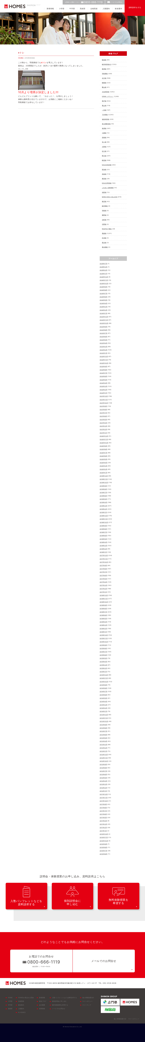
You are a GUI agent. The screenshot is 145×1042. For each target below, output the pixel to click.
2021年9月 (103, 406)
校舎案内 (118, 9)
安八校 (104, 142)
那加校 (104, 169)
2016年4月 (103, 622)
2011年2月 (103, 827)
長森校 (104, 233)
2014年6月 (103, 695)
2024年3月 (103, 307)
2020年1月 (103, 472)
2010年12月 (104, 834)
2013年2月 (103, 748)
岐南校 (104, 60)
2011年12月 (104, 794)
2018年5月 (103, 539)
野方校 (104, 156)
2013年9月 (103, 725)
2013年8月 (103, 728)
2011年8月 (103, 807)
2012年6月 (103, 774)
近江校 (104, 151)
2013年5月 (103, 738)
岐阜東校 (105, 206)
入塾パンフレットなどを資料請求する (64, 997)
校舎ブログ (42, 1001)
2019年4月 (103, 502)
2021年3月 (103, 426)
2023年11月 (104, 320)
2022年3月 (103, 386)
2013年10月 (104, 721)
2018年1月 (103, 552)
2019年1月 (103, 512)
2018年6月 (103, 535)
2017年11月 (104, 559)
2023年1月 (103, 353)
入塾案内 (106, 9)
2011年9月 (103, 804)
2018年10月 (104, 522)
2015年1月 (103, 671)
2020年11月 (104, 439)
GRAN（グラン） (107, 96)
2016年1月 (103, 632)
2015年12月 (104, 635)
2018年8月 (103, 529)
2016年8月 (103, 608)
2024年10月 (104, 283)
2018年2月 (103, 549)
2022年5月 (103, 380)
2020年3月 (103, 466)
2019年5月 (103, 499)
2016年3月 (103, 625)
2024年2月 (103, 310)
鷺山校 (104, 87)
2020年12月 (104, 436)
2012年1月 (103, 791)
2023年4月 (103, 343)
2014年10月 (104, 681)
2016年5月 (103, 618)
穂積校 (104, 83)
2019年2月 (103, 509)
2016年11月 (104, 598)
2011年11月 (104, 797)
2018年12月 (104, 516)
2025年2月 (103, 270)
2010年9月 (103, 844)
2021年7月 (103, 413)
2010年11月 (104, 837)
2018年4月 (103, 542)
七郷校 (104, 133)
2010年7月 (103, 851)
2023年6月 (103, 336)
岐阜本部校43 (106, 64)
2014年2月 (103, 708)
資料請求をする (135, 7)
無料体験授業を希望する (60, 1005)
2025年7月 (103, 263)
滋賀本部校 (105, 119)
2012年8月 (103, 768)
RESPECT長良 (107, 229)
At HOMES (21, 1012)
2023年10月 (104, 323)
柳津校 (104, 69)
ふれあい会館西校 (108, 188)
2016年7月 (103, 612)
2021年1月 (103, 433)
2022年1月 (103, 393)
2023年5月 (103, 340)
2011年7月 (103, 811)
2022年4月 (103, 383)
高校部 (82, 9)
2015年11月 (104, 638)
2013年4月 (103, 741)
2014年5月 (103, 698)
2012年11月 (104, 758)
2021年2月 (103, 429)
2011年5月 (103, 817)
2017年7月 (103, 572)
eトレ (21, 52)
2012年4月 (103, 781)
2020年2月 (103, 469)
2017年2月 (103, 588)
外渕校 (104, 238)
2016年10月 (104, 602)
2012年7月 (103, 771)
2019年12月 (104, 476)
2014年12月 (104, 675)
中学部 (72, 9)
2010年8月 (103, 847)
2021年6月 (103, 416)
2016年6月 (103, 615)
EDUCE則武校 (106, 165)
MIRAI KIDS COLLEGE (109, 197)
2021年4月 (103, 423)
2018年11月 (104, 519)
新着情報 (50, 9)
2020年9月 (103, 446)
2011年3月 (103, 824)
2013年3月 (103, 744)
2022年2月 (103, 389)
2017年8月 (103, 569)
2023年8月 (103, 330)
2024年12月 (104, 277)
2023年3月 (103, 346)
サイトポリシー (87, 1001)
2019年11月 (104, 479)
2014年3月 (103, 705)
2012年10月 (104, 761)
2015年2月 (103, 668)
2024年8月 (103, 290)
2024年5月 (103, 300)
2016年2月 (103, 628)
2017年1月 (103, 592)
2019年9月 (103, 486)
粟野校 (104, 215)
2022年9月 (103, 366)
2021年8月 (103, 409)
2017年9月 (103, 565)
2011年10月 (104, 801)
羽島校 (104, 210)
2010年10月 (104, 841)
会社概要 (42, 1005)
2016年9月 (103, 605)
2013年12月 (104, 715)
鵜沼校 (104, 201)
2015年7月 (103, 652)
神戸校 (104, 101)
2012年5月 (103, 778)
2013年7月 (103, 731)
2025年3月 (103, 267)
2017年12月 (104, 555)
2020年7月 (103, 453)
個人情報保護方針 (88, 997)
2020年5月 (103, 459)
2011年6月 (103, 814)
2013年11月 (104, 718)
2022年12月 (104, 356)
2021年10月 (104, 403)
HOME (10, 997)
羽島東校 (20, 58)
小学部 (61, 9)
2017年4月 (103, 582)
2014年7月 (103, 691)
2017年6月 (103, 575)
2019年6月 (103, 496)
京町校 (104, 220)
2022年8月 (103, 370)
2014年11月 (104, 678)
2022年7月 (103, 373)
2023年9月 (103, 327)
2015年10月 (104, 642)
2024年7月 (103, 293)
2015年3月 (103, 665)
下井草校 (105, 114)
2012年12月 (104, 754)
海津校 (104, 128)
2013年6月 (103, 735)
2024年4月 (103, 303)
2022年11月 (104, 360)
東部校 (104, 178)
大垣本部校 (105, 92)
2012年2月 (103, 788)
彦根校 (104, 137)
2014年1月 (103, 711)
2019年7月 (103, 492)
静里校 (104, 160)
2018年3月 (103, 545)
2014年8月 (103, 688)
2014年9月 (103, 685)
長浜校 (104, 242)
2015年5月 (103, 658)
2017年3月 (103, 585)
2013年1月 (103, 751)
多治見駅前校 (106, 124)
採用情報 (42, 1008)
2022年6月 (103, 376)
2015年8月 (103, 648)
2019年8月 (103, 489)
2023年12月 (104, 317)
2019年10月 (104, 482)
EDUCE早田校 (106, 183)
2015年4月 (103, 661)
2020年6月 (103, 456)
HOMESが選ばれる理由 (26, 997)
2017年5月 (103, 579)
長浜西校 (105, 247)
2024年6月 (103, 297)
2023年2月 (103, 350)
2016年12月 (104, 595)
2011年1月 (103, 831)
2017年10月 (104, 562)
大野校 (104, 147)
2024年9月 (103, 287)
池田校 (104, 192)
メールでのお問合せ (116, 2)
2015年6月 (103, 655)
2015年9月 (103, 645)
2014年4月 (103, 701)
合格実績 (94, 9)
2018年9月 (103, 526)
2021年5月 (103, 419)
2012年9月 (103, 764)
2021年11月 (104, 399)
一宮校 (104, 110)
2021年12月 (104, 396)
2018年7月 (103, 532)
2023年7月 (103, 333)
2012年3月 (103, 784)
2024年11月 (104, 280)
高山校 (104, 105)
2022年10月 (104, 363)
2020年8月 (103, 449)
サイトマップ (86, 1005)
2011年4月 (103, 821)
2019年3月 (103, 506)
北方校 (104, 78)
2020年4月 (103, 462)
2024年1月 (103, 313)
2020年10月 (104, 443)
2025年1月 (103, 273)
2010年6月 (103, 854)
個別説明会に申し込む (59, 1001)
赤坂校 (104, 174)
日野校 (104, 224)
